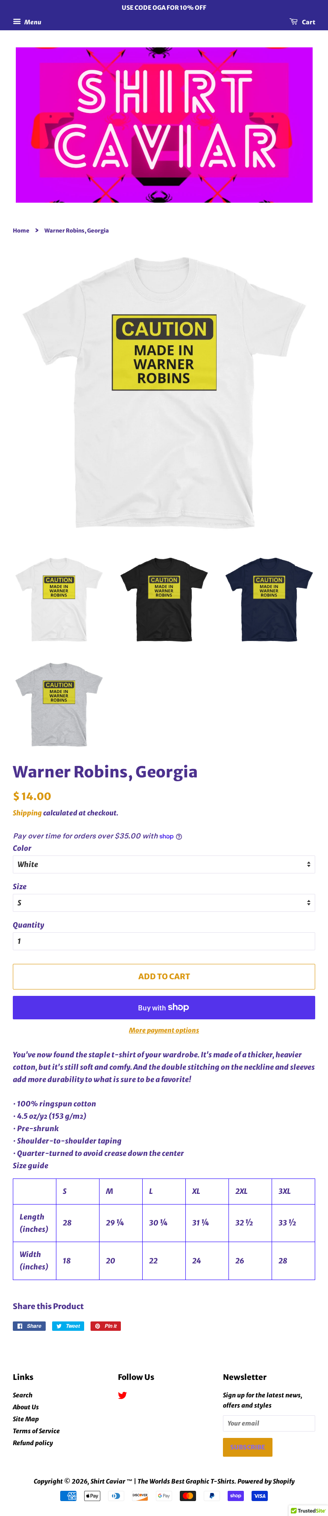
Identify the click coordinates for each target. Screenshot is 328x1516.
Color (22, 848)
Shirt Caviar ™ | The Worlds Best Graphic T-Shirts (162, 1481)
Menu (32, 22)
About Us (26, 1407)
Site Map (26, 1419)
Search (22, 1395)
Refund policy (33, 1443)
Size (19, 886)
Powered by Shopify (266, 1481)
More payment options (164, 1030)
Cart (308, 22)
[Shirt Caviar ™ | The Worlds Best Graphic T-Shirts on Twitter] (122, 1397)
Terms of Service (36, 1431)
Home (21, 230)
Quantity (28, 925)
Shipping (27, 813)
